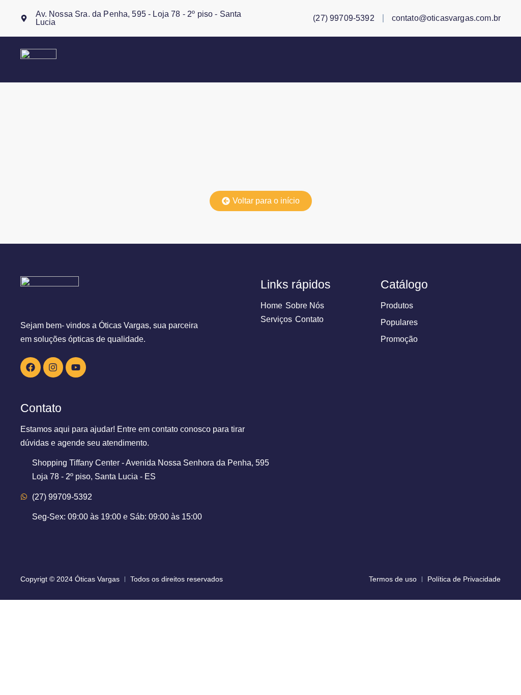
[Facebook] (30, 367)
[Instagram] (53, 367)
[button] (497, 59)
